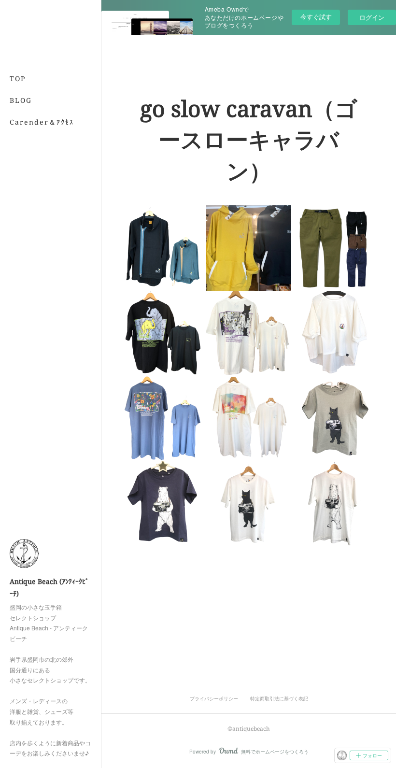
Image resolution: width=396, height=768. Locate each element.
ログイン (371, 17)
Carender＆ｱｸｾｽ (42, 122)
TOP (18, 78)
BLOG (21, 100)
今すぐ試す (316, 16)
